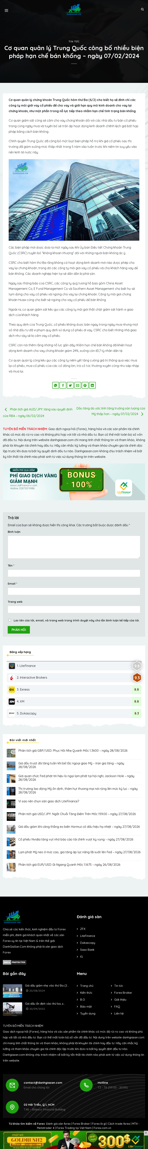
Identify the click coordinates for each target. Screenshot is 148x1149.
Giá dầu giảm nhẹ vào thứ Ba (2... (47, 985)
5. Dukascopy (26, 713)
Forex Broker (81, 1123)
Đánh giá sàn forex (58, 1123)
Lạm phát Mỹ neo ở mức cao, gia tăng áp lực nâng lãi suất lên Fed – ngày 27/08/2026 (79, 852)
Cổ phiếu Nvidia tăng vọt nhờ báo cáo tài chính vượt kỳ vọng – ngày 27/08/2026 (75, 839)
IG (81, 956)
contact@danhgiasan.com (43, 1082)
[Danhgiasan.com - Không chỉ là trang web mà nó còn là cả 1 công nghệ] (74, 9)
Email (12, 583)
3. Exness (23, 689)
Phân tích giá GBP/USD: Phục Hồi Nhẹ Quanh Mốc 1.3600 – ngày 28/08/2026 (73, 750)
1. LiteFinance (26, 666)
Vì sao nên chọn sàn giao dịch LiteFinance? (48, 801)
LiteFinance (87, 936)
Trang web (15, 601)
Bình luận (14, 532)
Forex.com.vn (102, 1128)
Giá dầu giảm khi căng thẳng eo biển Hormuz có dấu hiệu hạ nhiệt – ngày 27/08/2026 (79, 827)
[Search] (142, 9)
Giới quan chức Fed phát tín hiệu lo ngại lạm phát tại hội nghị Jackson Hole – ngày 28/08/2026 (76, 778)
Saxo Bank (87, 949)
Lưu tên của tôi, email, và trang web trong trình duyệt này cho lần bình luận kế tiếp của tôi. (77, 620)
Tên (11, 565)
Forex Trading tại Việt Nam (74, 1128)
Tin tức (74, 41)
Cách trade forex (119, 1123)
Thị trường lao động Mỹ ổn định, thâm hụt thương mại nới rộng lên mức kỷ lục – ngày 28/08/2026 (78, 790)
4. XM (20, 701)
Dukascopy (87, 943)
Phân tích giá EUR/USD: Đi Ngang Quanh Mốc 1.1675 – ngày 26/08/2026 (69, 865)
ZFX (82, 929)
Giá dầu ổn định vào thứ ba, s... (45, 1003)
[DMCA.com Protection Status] (14, 962)
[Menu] (6, 9)
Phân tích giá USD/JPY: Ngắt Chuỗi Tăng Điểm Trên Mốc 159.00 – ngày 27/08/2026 (77, 814)
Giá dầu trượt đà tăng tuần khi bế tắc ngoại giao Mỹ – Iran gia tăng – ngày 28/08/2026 (71, 765)
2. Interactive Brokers (32, 677)
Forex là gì (99, 1123)
